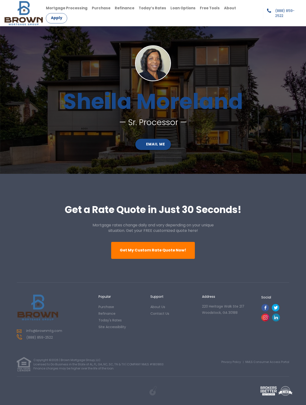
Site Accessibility (112, 327)
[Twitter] (275, 310)
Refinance (124, 8)
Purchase (101, 8)
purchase (106, 306)
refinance (106, 313)
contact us (159, 313)
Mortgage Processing (66, 8)
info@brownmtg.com (44, 330)
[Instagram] (265, 320)
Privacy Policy (231, 362)
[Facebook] (265, 310)
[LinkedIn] (276, 320)
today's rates (110, 320)
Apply (56, 17)
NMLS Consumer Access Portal (267, 362)
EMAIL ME (155, 144)
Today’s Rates (152, 8)
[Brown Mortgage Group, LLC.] (38, 307)
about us (157, 306)
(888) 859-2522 (285, 13)
